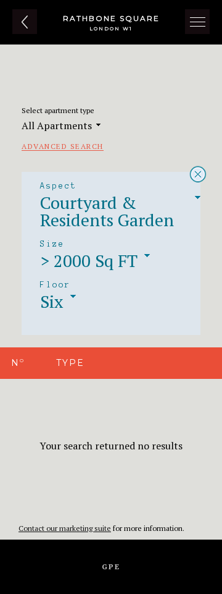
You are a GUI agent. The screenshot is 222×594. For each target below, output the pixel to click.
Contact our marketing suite (64, 528)
